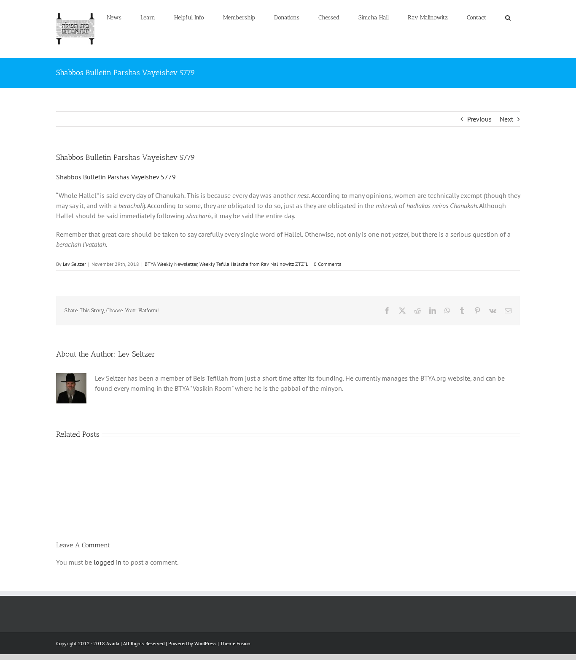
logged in (107, 562)
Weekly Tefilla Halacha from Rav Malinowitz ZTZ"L (253, 264)
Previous (479, 119)
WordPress (205, 643)
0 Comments (327, 264)
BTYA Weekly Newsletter (171, 264)
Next (506, 119)
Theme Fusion (235, 643)
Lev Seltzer (74, 264)
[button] (507, 17)
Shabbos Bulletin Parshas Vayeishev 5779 (116, 177)
